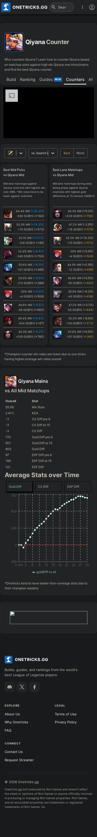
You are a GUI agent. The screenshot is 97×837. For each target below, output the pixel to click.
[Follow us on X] (22, 687)
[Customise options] (92, 7)
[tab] (11, 80)
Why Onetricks (16, 722)
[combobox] (31, 153)
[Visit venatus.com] (84, 130)
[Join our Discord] (9, 687)
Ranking (27, 79)
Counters (75, 79)
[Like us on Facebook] (34, 687)
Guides (50, 79)
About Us (12, 714)
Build (11, 79)
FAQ (8, 730)
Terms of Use (66, 714)
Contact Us (14, 752)
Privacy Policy (66, 722)
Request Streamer (19, 760)
